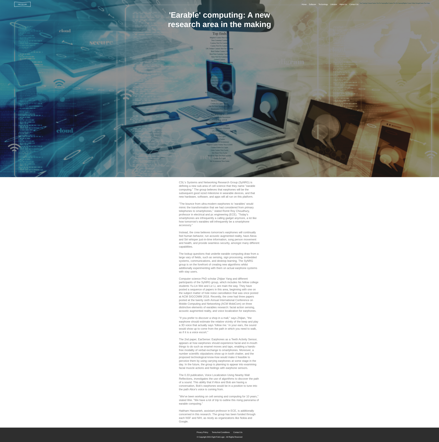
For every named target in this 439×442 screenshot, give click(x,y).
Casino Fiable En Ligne (219, 147)
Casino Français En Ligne (219, 125)
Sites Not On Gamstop (219, 81)
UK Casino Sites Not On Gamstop (219, 71)
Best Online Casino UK (219, 51)
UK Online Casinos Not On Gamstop (219, 49)
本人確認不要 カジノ (219, 114)
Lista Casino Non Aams (219, 150)
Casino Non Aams (425, 3)
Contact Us (353, 4)
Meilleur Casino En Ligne (219, 134)
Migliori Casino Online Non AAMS (219, 145)
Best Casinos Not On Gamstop (394, 3)
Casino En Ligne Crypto (219, 103)
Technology (323, 4)
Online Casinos (219, 60)
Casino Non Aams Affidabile (219, 128)
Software (312, 4)
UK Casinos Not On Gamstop (219, 76)
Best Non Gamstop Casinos (220, 54)
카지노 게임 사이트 (219, 120)
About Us (343, 4)
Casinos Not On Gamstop (379, 3)
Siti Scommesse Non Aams (219, 161)
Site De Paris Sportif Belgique (219, 106)
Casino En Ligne (219, 123)
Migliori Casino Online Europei (411, 3)
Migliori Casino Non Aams (219, 38)
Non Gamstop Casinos (366, 3)
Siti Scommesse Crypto (219, 112)
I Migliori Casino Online (219, 98)
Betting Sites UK (219, 90)
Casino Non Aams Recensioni (219, 117)
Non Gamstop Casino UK (219, 79)
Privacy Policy (202, 432)
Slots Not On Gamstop (219, 57)
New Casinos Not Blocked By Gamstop (219, 92)
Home (304, 4)
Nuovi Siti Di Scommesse (219, 142)
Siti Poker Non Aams (219, 153)
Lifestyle (333, 4)
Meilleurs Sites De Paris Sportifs (219, 156)
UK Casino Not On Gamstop (219, 87)
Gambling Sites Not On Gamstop (219, 73)
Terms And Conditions (221, 432)
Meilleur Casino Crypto (219, 101)
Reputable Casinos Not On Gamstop (219, 62)
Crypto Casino (219, 139)
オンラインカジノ (219, 131)
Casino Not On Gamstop (220, 46)
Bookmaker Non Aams (219, 109)
